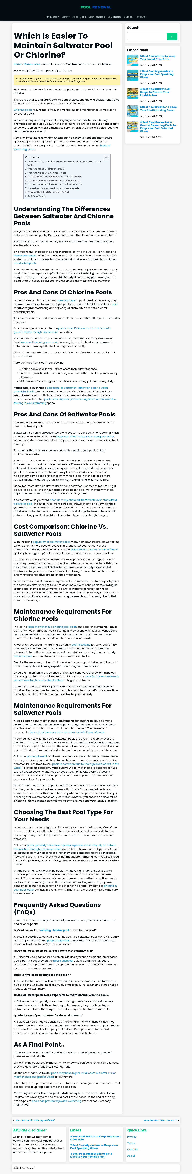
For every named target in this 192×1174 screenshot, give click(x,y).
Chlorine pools (23, 110)
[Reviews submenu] (146, 17)
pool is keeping (81, 644)
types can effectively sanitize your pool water (85, 436)
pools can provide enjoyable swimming (56, 1101)
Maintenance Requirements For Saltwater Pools (55, 184)
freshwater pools (25, 255)
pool (115, 304)
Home (17, 64)
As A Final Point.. (37, 196)
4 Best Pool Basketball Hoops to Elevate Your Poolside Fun (155, 92)
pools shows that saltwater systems (94, 549)
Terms (131, 1143)
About (131, 1156)
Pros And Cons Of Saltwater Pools (47, 172)
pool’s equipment (58, 940)
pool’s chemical (63, 960)
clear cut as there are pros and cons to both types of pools (66, 732)
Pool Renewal (28, 1168)
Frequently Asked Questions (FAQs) (48, 192)
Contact (132, 1149)
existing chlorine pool (54, 930)
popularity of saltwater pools (51, 542)
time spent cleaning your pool (38, 342)
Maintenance (32, 64)
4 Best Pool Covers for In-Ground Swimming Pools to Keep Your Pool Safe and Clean (158, 127)
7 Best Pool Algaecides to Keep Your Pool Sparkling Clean (157, 74)
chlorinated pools (25, 263)
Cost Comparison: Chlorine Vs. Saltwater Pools (54, 176)
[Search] (172, 36)
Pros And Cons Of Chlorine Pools (46, 169)
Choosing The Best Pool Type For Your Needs (53, 188)
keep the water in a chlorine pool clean (52, 627)
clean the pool (23, 656)
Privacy (131, 1137)
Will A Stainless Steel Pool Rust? (160, 1120)
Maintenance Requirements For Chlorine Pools (54, 180)
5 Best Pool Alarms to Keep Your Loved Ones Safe (158, 58)
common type (66, 300)
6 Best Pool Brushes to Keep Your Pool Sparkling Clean (158, 108)
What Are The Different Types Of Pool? (35, 1120)
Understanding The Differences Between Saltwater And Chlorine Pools (64, 163)
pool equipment (37, 756)
